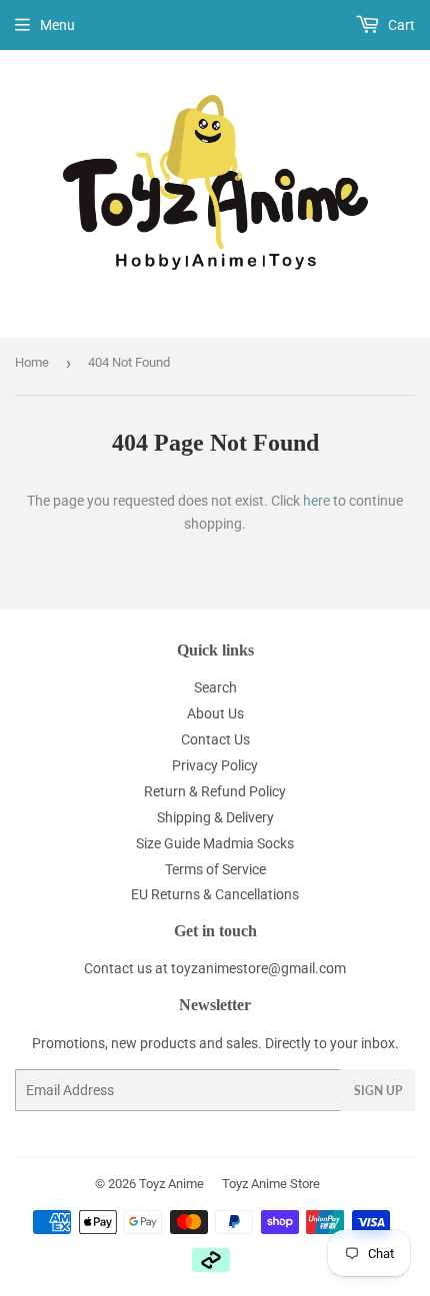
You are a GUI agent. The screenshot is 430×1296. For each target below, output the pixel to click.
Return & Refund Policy (215, 791)
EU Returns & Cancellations (215, 894)
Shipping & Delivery (215, 817)
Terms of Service (215, 869)
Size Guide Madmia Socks (215, 843)
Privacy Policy (215, 765)
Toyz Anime (171, 1183)
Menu (57, 25)
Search (215, 687)
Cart (400, 25)
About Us (215, 713)
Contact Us (215, 739)
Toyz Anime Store (271, 1183)
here (316, 501)
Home (32, 362)
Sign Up (378, 1090)
